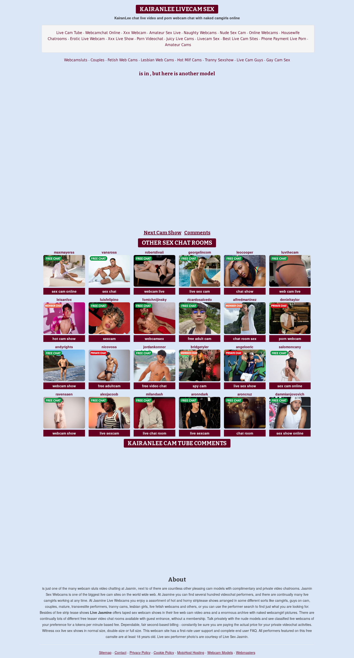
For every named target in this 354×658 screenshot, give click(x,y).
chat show (244, 291)
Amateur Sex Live (165, 32)
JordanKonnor (154, 346)
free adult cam (199, 338)
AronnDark (199, 394)
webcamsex (154, 338)
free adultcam (109, 385)
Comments (197, 232)
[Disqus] (177, 510)
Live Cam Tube (69, 32)
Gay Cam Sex (278, 60)
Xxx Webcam (134, 32)
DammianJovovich (289, 394)
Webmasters (245, 652)
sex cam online (64, 291)
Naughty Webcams (200, 32)
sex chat (109, 291)
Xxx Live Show (121, 38)
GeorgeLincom (199, 252)
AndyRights (64, 346)
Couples (98, 60)
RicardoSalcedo (199, 299)
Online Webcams (263, 32)
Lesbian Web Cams (157, 60)
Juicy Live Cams (180, 38)
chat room (244, 433)
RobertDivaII (154, 252)
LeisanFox (64, 299)
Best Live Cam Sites (240, 38)
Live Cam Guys (250, 60)
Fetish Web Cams (123, 60)
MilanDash (154, 394)
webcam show (64, 385)
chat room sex (244, 338)
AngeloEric (244, 346)
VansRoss (109, 252)
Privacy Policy (140, 652)
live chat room (154, 433)
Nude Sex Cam (233, 32)
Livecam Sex (208, 38)
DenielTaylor (290, 299)
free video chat (154, 385)
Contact (120, 652)
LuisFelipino (109, 299)
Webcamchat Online (102, 32)
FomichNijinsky (154, 299)
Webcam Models (220, 652)
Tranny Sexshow (219, 60)
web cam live (290, 291)
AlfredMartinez (244, 299)
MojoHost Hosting (190, 652)
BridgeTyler (200, 346)
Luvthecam (289, 252)
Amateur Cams (178, 44)
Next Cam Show (162, 232)
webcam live (154, 291)
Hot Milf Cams (189, 60)
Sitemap (105, 652)
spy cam (199, 385)
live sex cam (200, 291)
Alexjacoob (109, 394)
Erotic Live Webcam (87, 38)
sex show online (289, 433)
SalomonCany (290, 346)
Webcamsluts (75, 60)
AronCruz (244, 394)
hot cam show (64, 338)
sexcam (109, 338)
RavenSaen (64, 394)
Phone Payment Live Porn (283, 38)
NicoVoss (109, 346)
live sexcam (109, 433)
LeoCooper (244, 252)
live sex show (245, 385)
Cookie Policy (164, 652)
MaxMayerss (64, 252)
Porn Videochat (150, 38)
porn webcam (290, 338)
